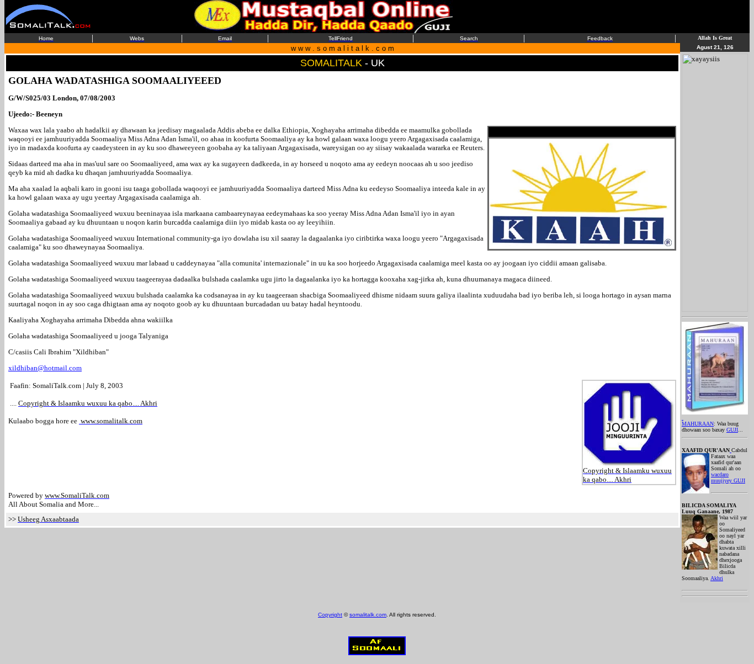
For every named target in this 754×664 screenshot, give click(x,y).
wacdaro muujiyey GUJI (728, 477)
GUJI (732, 430)
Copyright (330, 615)
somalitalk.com (367, 615)
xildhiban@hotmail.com (45, 368)
